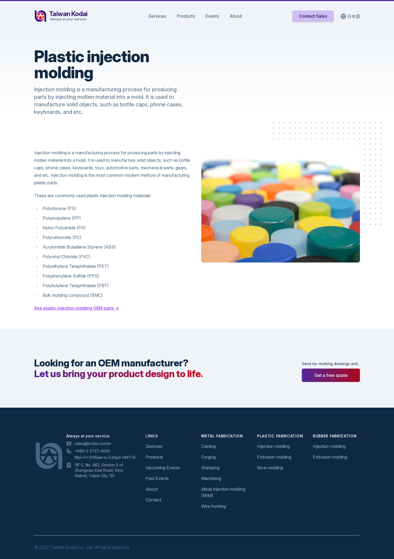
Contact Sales (313, 16)
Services (157, 16)
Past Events (157, 478)
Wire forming (213, 506)
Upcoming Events (163, 467)
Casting (208, 446)
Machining (211, 478)
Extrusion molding (274, 457)
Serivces (154, 446)
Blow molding (270, 467)
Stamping (210, 467)
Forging (208, 457)
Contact (153, 499)
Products (186, 16)
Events (212, 16)
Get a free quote (331, 375)
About (236, 16)
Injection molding (273, 446)
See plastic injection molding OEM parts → (76, 308)
